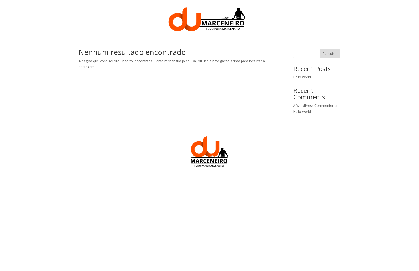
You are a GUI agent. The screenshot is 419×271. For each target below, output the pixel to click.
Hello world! (302, 77)
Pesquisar (330, 53)
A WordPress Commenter (313, 105)
